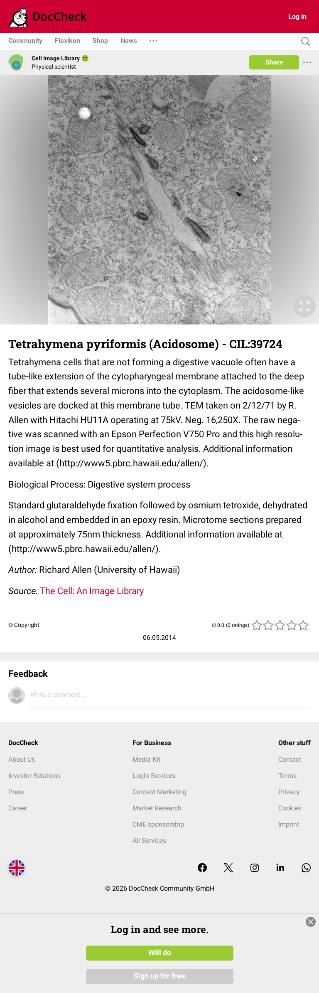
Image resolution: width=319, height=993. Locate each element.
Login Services (154, 776)
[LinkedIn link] (280, 868)
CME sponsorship (158, 824)
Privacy (289, 792)
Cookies (290, 808)
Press (16, 792)
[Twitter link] (228, 868)
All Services (149, 840)
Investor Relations (34, 776)
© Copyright (23, 625)
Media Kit (146, 759)
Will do (159, 952)
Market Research (157, 808)
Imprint (288, 824)
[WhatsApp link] (306, 868)
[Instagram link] (254, 868)
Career (17, 808)
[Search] (304, 41)
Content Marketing (159, 792)
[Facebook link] (202, 868)
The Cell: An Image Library (92, 591)
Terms (287, 776)
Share (274, 62)
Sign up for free (159, 976)
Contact (289, 759)
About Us (21, 759)
